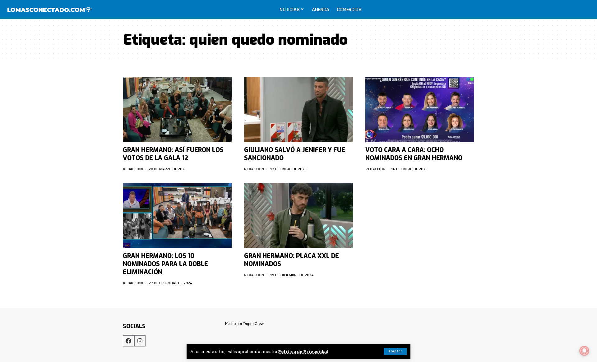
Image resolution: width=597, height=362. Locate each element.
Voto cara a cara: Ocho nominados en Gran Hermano (413, 154)
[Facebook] (128, 340)
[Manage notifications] (584, 351)
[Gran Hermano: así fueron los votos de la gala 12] (177, 109)
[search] (585, 9)
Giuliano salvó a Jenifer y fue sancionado (294, 154)
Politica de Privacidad (303, 351)
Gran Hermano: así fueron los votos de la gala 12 (173, 154)
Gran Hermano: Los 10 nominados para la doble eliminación (165, 264)
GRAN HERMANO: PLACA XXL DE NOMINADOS (291, 260)
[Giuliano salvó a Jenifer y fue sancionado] (298, 109)
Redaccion (133, 169)
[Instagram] (140, 340)
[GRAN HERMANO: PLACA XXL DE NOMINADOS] (298, 215)
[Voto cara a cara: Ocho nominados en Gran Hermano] (419, 109)
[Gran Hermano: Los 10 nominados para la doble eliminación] (177, 215)
